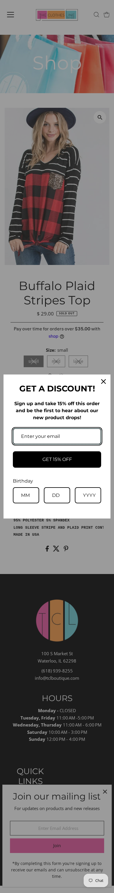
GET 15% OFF (57, 459)
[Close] (103, 381)
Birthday (23, 481)
